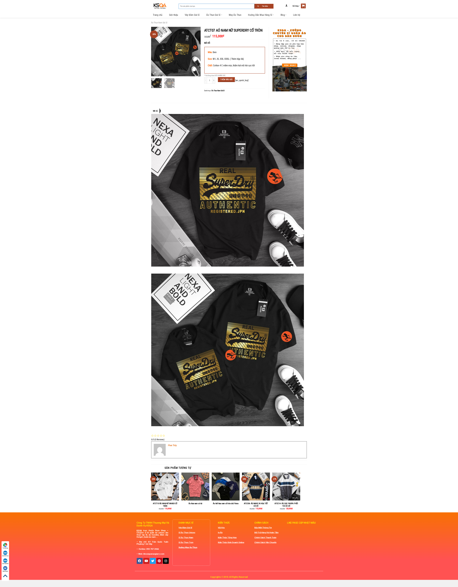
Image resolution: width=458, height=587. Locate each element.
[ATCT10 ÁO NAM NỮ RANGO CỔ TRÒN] (165, 486)
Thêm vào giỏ (226, 79)
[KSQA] (159, 6)
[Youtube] (146, 561)
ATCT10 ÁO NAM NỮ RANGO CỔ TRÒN (165, 504)
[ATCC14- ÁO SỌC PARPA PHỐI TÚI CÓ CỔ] (286, 486)
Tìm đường (5, 548)
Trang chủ (157, 14)
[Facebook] (140, 561)
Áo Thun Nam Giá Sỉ (159, 22)
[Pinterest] (159, 561)
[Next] (197, 52)
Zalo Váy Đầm (5, 563)
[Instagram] (166, 561)
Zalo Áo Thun (5, 555)
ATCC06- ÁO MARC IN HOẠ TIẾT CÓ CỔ (256, 504)
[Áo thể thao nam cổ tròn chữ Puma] (226, 486)
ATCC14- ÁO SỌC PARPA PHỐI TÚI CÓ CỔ (286, 504)
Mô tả (155, 111)
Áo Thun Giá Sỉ (213, 14)
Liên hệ (296, 14)
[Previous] (155, 52)
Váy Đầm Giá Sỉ (192, 14)
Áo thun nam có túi (195, 503)
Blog (283, 14)
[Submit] (263, 6)
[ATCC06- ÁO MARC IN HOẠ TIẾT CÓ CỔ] (256, 486)
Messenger (5, 571)
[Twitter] (153, 561)
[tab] (156, 110)
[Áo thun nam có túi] (195, 486)
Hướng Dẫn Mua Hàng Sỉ (260, 14)
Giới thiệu (173, 14)
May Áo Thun (235, 14)
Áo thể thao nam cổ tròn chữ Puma (225, 503)
